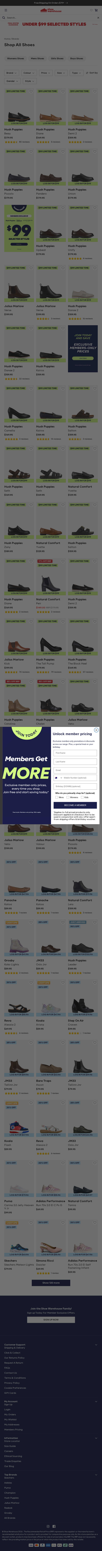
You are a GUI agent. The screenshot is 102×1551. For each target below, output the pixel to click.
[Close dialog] (96, 730)
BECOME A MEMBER (75, 805)
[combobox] (58, 778)
